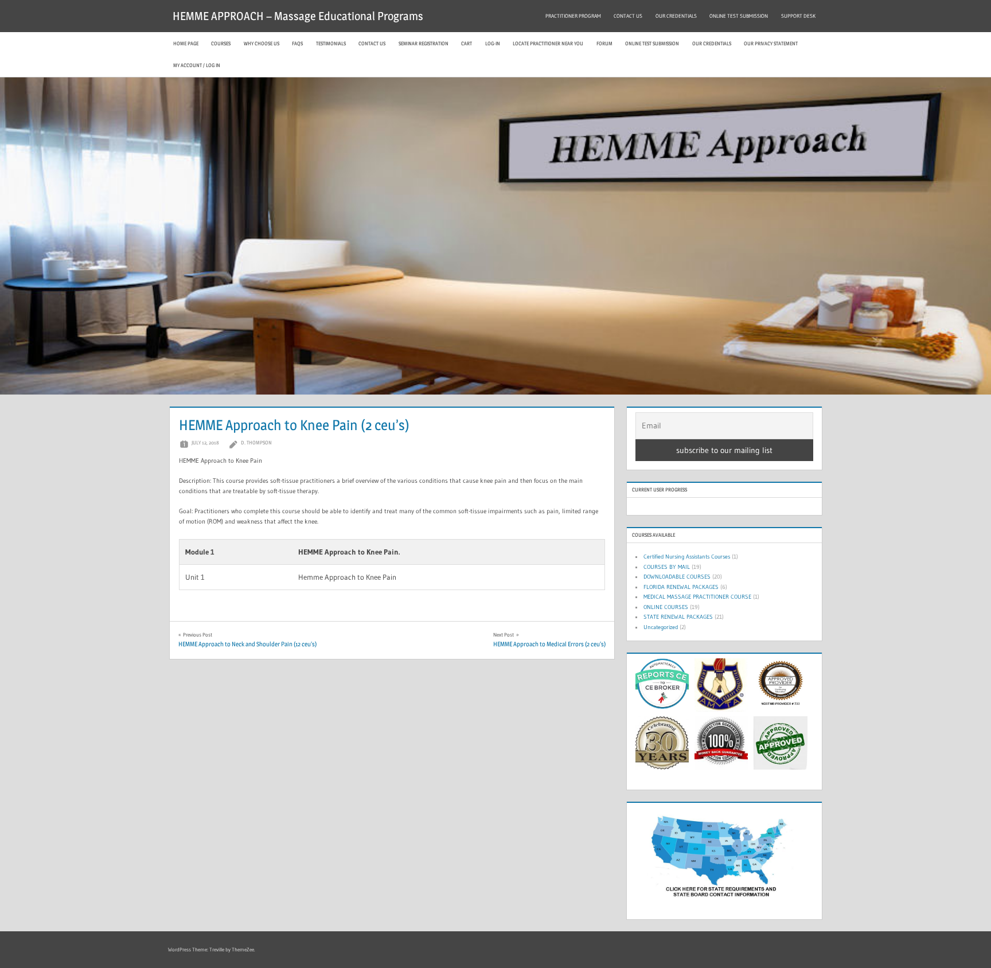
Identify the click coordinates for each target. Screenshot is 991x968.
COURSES (221, 43)
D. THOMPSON (256, 442)
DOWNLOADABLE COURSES (677, 576)
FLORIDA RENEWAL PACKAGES (681, 587)
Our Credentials (711, 43)
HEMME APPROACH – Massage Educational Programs (298, 16)
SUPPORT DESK (798, 16)
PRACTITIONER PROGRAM (573, 16)
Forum (604, 43)
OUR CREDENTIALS (676, 16)
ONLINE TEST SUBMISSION (738, 16)
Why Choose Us (261, 43)
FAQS (297, 43)
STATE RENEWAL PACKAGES (678, 616)
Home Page (185, 43)
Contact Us (371, 43)
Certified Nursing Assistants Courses (686, 556)
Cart (466, 43)
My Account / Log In (196, 65)
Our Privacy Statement (771, 43)
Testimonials (331, 43)
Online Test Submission (652, 43)
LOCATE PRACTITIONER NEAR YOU (548, 43)
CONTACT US (628, 16)
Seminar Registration (423, 43)
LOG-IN (492, 43)
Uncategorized (660, 627)
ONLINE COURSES (665, 607)
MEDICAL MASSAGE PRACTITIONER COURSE (697, 596)
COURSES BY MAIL (666, 567)
